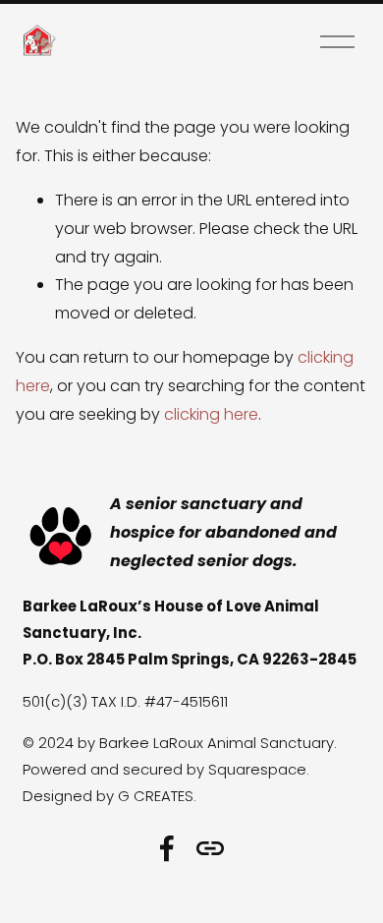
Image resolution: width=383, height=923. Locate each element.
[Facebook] (167, 848)
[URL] (210, 848)
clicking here (211, 414)
